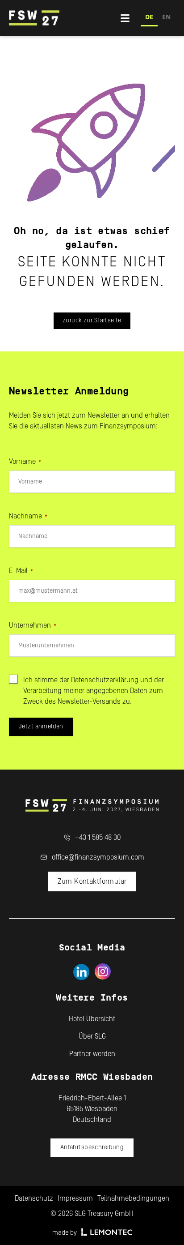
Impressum (75, 1198)
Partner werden (92, 1054)
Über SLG (92, 1036)
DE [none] (149, 17)
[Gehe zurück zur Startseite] (65, 18)
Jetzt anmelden (41, 726)
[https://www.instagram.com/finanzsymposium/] (103, 971)
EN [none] (166, 17)
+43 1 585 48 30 (98, 838)
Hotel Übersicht (92, 1019)
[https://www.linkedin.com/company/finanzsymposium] (81, 971)
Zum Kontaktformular (92, 881)
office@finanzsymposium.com (98, 857)
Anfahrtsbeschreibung (92, 1147)
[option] (166, 18)
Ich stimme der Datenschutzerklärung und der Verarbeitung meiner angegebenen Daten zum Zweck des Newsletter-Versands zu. (93, 691)
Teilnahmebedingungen (133, 1198)
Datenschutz (34, 1198)
